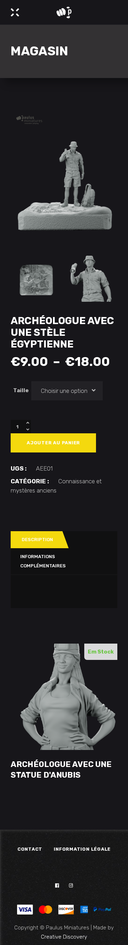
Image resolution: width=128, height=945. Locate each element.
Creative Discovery (64, 937)
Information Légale (82, 849)
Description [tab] (37, 539)
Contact (29, 849)
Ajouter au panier (53, 442)
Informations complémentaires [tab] (43, 561)
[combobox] (67, 390)
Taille (21, 390)
